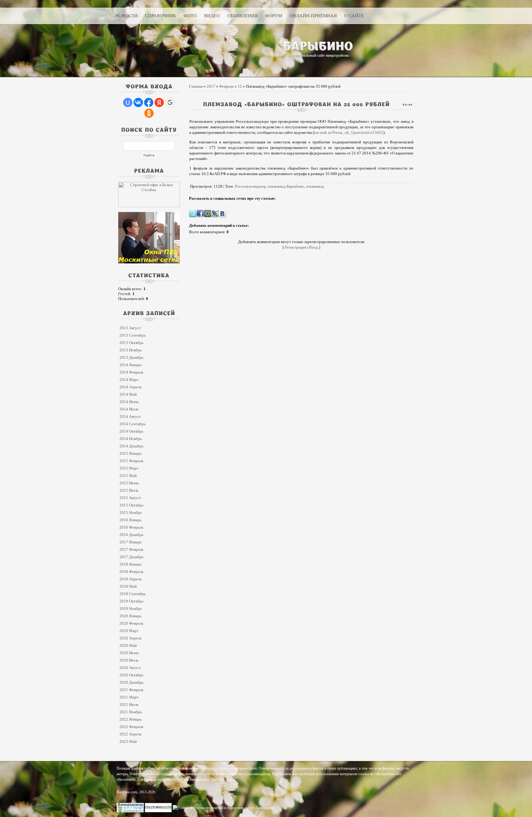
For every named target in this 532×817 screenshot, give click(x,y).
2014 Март (129, 379)
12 (240, 86)
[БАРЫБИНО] (318, 46)
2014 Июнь (129, 401)
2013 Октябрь (131, 342)
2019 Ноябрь (130, 608)
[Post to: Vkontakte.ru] (222, 213)
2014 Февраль (131, 372)
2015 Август (130, 497)
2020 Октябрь (131, 675)
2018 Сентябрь (132, 593)
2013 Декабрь (131, 357)
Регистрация (295, 247)
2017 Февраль (131, 549)
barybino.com (221, 779)
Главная (196, 86)
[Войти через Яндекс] (159, 102)
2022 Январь (130, 719)
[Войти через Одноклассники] (149, 113)
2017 (211, 86)
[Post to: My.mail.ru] (207, 213)
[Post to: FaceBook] (200, 213)
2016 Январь (130, 520)
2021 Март (129, 697)
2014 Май (128, 394)
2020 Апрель (130, 638)
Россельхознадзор (250, 186)
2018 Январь (130, 564)
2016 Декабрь (131, 534)
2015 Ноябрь (130, 512)
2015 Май (128, 475)
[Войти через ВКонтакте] (138, 102)
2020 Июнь (129, 653)
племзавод (315, 186)
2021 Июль (129, 704)
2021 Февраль (131, 689)
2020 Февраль (131, 623)
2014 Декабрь (131, 446)
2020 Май (128, 645)
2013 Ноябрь (130, 350)
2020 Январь (130, 616)
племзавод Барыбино (286, 186)
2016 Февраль (131, 527)
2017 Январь (130, 542)
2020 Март (129, 630)
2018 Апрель (130, 579)
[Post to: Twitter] (192, 213)
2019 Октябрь (131, 601)
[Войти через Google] (170, 102)
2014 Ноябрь (130, 438)
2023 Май (128, 741)
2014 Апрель (130, 387)
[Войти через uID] (127, 102)
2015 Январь (130, 453)
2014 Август (130, 416)
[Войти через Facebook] (148, 102)
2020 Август (130, 667)
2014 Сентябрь (132, 424)
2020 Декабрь (131, 682)
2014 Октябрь (131, 431)
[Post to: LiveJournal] (215, 213)
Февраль (226, 86)
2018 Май (128, 586)
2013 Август (130, 328)
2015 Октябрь (131, 505)
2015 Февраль (131, 461)
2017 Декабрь (131, 557)
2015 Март (129, 468)
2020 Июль (129, 660)
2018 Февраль (131, 571)
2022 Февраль (131, 726)
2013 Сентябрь (132, 335)
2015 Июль (129, 490)
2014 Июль (129, 409)
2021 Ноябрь (130, 712)
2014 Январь (130, 364)
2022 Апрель (130, 734)
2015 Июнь (129, 483)
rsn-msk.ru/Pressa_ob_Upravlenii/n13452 (348, 132)
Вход (313, 247)
